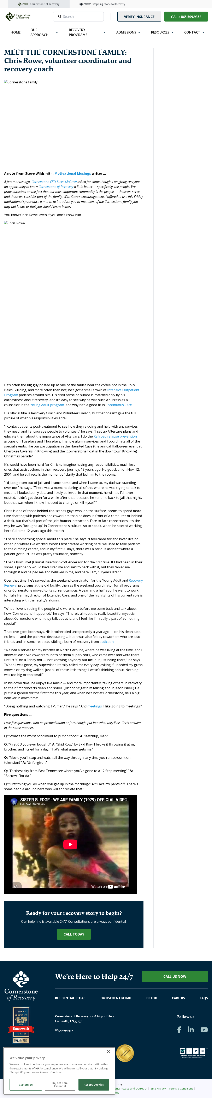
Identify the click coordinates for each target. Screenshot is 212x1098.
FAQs (204, 998)
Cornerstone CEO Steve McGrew (54, 181)
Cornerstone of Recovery (56, 186)
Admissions (126, 32)
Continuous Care (119, 405)
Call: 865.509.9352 (186, 16)
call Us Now (174, 976)
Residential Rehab (70, 998)
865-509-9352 (64, 1030)
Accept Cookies (94, 1084)
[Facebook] (179, 1029)
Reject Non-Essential (60, 1084)
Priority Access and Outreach (129, 1088)
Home (15, 32)
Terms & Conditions (181, 1088)
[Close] (108, 1051)
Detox (151, 998)
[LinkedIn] (191, 1029)
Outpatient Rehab (115, 998)
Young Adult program (47, 405)
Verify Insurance (139, 16)
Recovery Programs (78, 32)
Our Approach (39, 32)
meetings (94, 706)
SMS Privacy (158, 1088)
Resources (160, 32)
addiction (107, 641)
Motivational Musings (72, 173)
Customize (26, 1084)
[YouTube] (204, 1029)
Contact (192, 32)
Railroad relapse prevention (115, 436)
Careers (178, 998)
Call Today (74, 934)
